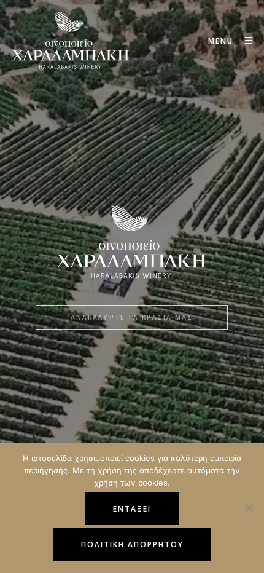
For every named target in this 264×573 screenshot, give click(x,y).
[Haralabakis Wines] (70, 41)
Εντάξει (132, 509)
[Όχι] (249, 508)
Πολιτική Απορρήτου (132, 544)
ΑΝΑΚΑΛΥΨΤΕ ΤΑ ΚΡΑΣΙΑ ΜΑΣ (132, 317)
